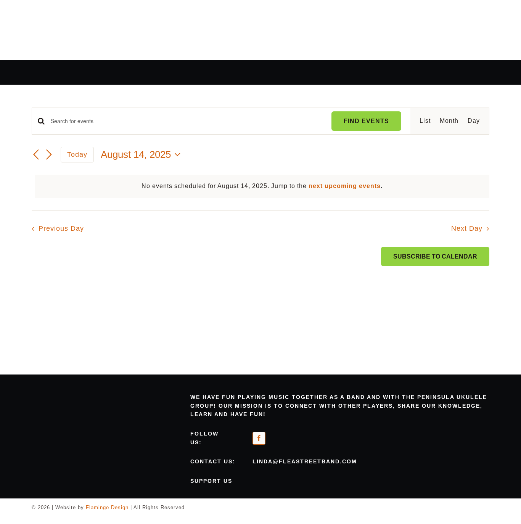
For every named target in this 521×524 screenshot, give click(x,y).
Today (77, 154)
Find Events (366, 121)
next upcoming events (345, 186)
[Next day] (49, 154)
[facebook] (258, 438)
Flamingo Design (107, 507)
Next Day (466, 228)
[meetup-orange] (303, 435)
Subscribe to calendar (435, 256)
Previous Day (61, 228)
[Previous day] (36, 154)
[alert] (262, 186)
